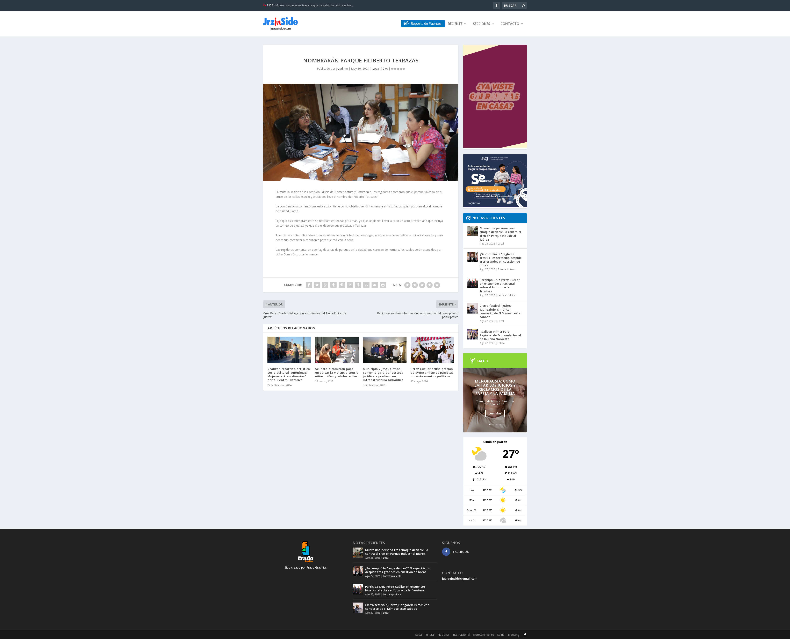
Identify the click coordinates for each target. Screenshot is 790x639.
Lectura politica (507, 295)
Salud (500, 635)
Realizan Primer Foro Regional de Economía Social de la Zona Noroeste (500, 335)
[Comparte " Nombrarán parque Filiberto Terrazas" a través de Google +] (325, 285)
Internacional (461, 635)
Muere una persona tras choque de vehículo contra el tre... (314, 5)
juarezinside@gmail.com (459, 578)
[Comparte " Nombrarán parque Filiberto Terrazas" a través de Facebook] (309, 285)
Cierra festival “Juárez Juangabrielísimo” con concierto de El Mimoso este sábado (500, 311)
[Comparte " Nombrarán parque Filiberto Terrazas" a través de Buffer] (358, 285)
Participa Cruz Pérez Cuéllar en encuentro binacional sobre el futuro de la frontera (500, 285)
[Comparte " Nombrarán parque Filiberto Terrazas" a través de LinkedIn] (350, 285)
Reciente (455, 24)
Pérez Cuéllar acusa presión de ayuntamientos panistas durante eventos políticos (432, 372)
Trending (513, 635)
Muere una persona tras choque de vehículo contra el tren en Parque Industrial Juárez (500, 233)
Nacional (443, 635)
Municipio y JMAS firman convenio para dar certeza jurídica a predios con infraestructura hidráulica (383, 374)
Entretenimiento (507, 269)
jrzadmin (342, 68)
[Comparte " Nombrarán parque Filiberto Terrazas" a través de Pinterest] (342, 285)
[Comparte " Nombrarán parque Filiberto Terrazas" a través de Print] (383, 285)
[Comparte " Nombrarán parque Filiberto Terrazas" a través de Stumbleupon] (366, 285)
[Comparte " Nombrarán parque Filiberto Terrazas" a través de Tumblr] (333, 285)
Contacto (510, 24)
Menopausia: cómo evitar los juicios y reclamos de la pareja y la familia (495, 387)
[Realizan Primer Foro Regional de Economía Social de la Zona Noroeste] (472, 334)
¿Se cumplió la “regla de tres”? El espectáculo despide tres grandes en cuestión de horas (501, 259)
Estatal (501, 343)
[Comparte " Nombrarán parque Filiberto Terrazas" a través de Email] (375, 285)
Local (376, 68)
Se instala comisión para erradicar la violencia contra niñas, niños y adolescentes (337, 372)
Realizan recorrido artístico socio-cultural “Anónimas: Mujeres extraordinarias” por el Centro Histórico (288, 374)
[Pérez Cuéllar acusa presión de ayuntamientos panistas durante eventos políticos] (432, 350)
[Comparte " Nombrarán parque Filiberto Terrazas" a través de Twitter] (317, 285)
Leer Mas (495, 413)
